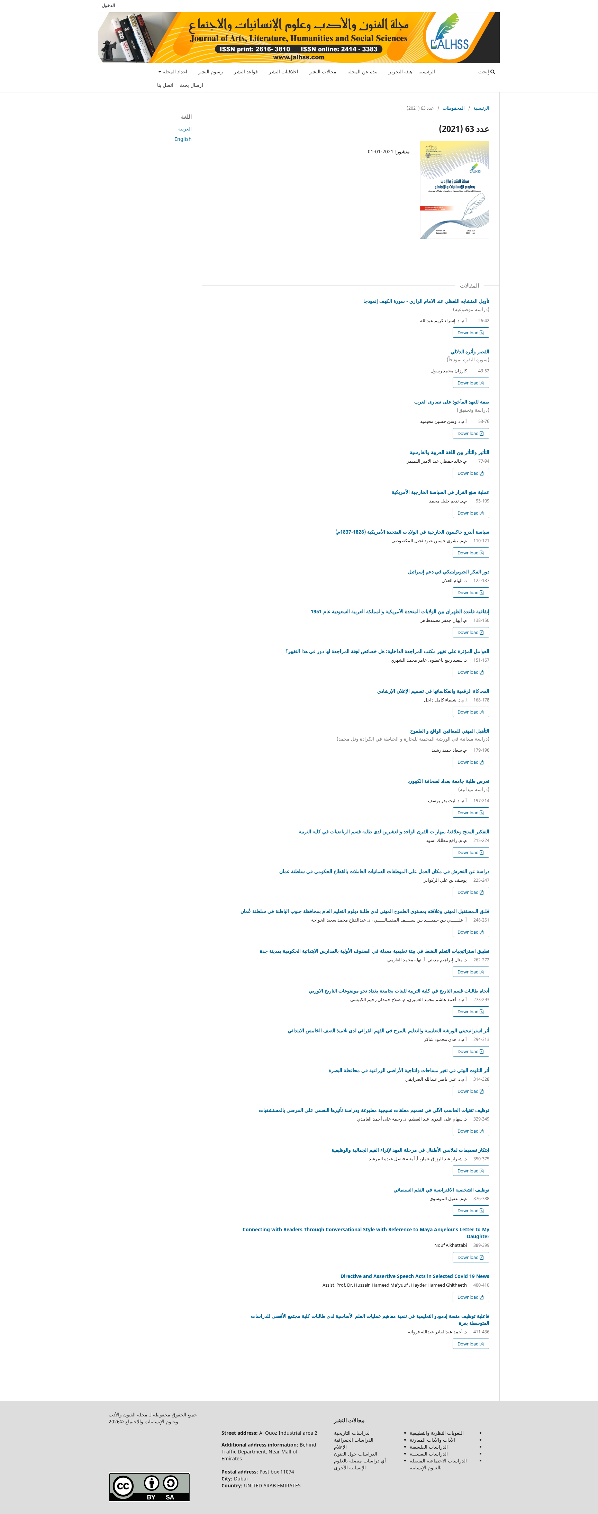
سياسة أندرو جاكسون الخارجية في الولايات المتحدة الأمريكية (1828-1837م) (412, 531)
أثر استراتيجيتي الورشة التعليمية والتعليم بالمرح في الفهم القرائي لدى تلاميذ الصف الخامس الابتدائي (388, 1030)
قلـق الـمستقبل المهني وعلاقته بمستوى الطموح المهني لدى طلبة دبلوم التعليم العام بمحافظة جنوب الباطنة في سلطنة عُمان (365, 911)
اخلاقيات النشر (283, 71)
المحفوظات (454, 108)
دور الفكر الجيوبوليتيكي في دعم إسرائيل (448, 571)
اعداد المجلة (174, 71)
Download (468, 332)
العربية (185, 128)
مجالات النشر (322, 71)
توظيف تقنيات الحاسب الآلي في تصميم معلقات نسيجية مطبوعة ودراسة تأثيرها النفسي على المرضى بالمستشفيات (374, 1110)
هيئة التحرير (400, 71)
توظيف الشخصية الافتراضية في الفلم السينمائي (441, 1189)
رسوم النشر (210, 71)
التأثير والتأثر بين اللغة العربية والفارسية (449, 452)
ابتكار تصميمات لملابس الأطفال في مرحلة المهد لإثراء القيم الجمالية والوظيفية (410, 1149)
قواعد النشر (246, 71)
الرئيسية (426, 71)
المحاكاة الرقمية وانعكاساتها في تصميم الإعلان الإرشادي (433, 691)
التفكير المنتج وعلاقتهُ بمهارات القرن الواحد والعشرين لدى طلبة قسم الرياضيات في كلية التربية (394, 831)
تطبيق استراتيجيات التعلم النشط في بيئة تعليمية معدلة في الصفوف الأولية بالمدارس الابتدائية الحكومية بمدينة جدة (374, 951)
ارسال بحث (191, 85)
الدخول (108, 5)
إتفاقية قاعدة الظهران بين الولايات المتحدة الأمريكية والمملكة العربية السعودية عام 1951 (400, 611)
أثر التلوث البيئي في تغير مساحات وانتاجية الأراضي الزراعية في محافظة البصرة (409, 1070)
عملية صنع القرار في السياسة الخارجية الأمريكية (440, 492)
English (183, 139)
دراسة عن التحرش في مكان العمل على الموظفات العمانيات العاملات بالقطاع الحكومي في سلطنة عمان (384, 871)
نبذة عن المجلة (362, 71)
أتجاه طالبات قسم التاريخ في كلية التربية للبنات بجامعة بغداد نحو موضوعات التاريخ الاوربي (399, 990)
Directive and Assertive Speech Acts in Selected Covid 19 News (415, 1276)
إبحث (484, 71)
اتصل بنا (165, 85)
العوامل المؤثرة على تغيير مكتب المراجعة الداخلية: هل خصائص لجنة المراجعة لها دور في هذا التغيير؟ (387, 651)
